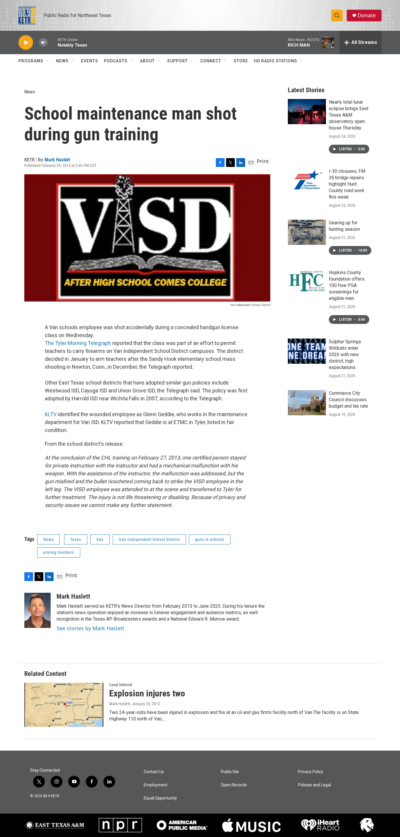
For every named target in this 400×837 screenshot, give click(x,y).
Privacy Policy (310, 772)
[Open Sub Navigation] (47, 61)
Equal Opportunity (160, 798)
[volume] (43, 42)
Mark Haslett (57, 160)
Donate (367, 15)
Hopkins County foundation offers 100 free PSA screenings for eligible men (347, 285)
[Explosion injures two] (63, 705)
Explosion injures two (147, 693)
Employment (155, 785)
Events (89, 61)
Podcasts (115, 61)
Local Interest (120, 684)
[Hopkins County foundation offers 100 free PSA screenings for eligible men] (307, 282)
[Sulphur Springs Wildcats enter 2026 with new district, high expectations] (307, 351)
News (62, 61)
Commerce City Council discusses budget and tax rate (348, 399)
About (147, 61)
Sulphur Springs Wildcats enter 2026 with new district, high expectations (345, 354)
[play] (25, 42)
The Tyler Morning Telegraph (78, 343)
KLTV (51, 414)
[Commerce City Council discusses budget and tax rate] (307, 402)
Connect (210, 61)
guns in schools (209, 539)
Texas (75, 539)
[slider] (53, 42)
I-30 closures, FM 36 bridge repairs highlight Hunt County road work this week (347, 184)
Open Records (234, 785)
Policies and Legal (314, 785)
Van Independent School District (149, 539)
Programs (30, 61)
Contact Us (154, 772)
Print (263, 161)
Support (177, 61)
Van (100, 539)
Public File (230, 772)
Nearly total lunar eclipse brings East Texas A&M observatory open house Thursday (348, 115)
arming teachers (58, 552)
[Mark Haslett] (37, 610)
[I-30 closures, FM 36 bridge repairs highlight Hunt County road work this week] (307, 180)
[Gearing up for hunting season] (307, 232)
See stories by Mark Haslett (90, 628)
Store (241, 61)
